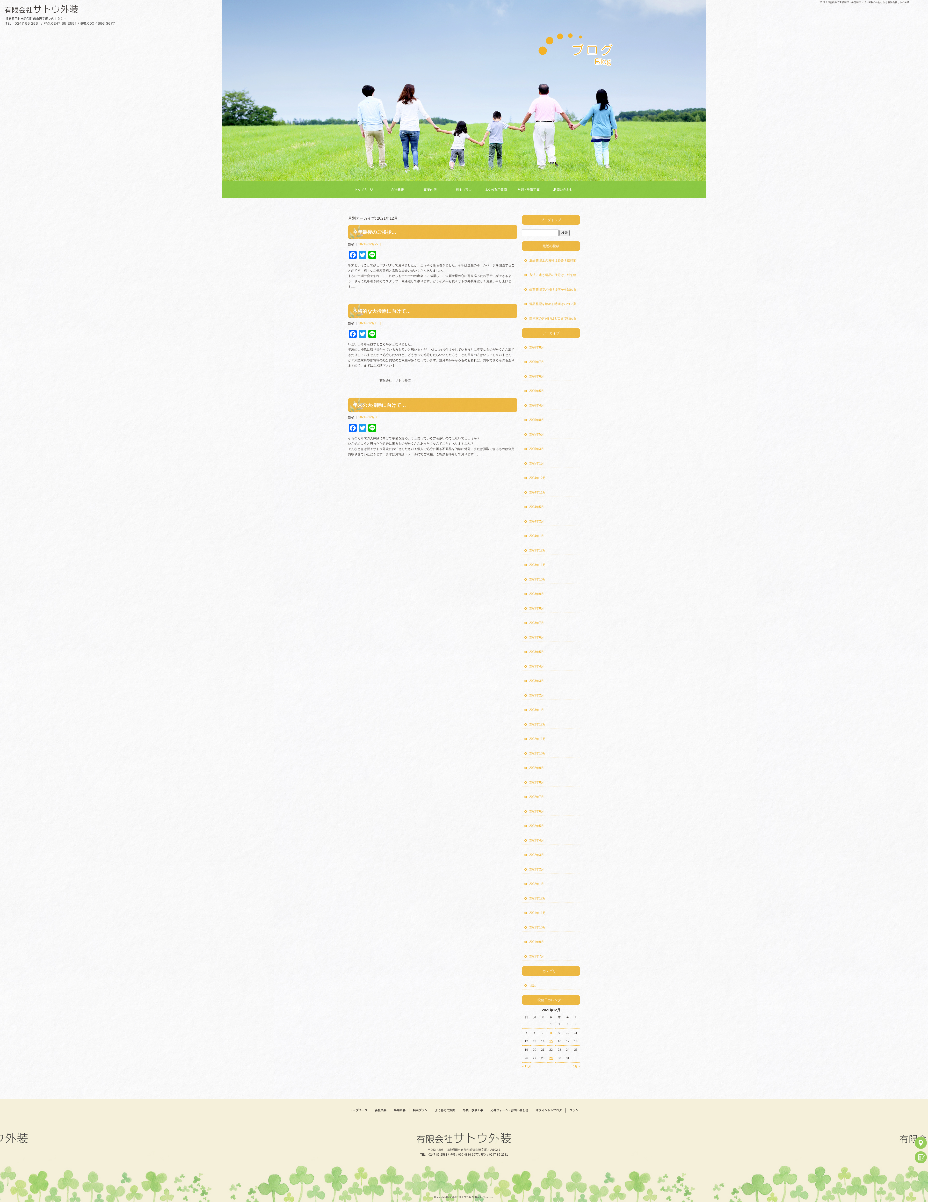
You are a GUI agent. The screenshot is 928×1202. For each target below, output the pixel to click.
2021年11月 (537, 913)
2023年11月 (537, 565)
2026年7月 (536, 362)
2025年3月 (536, 449)
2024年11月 (537, 492)
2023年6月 (536, 637)
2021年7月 (536, 956)
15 (551, 1041)
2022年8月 (536, 782)
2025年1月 (536, 463)
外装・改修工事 (531, 189)
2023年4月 (536, 666)
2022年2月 (536, 869)
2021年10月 (537, 927)
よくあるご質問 (498, 189)
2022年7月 (536, 797)
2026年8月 (536, 347)
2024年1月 (536, 536)
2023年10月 (537, 579)
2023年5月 (536, 652)
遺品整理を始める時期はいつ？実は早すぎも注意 (554, 304)
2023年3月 (536, 681)
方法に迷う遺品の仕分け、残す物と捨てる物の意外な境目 (554, 275)
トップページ (364, 189)
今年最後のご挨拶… (374, 232)
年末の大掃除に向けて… (379, 405)
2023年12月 (537, 550)
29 (551, 1058)
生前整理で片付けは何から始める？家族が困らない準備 (554, 289)
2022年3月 (536, 855)
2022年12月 (537, 724)
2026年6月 (536, 376)
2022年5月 (536, 826)
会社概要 (398, 189)
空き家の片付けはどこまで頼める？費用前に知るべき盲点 (554, 318)
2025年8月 (536, 420)
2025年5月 (536, 434)
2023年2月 (536, 695)
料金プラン (464, 189)
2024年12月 (537, 478)
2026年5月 (536, 391)
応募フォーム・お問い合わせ (564, 189)
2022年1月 (536, 884)
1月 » (576, 1066)
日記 (532, 985)
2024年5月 (536, 507)
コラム (573, 1110)
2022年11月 (537, 739)
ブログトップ (551, 220)
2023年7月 (536, 623)
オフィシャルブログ (549, 1110)
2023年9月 (536, 594)
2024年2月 (536, 521)
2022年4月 (536, 840)
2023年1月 (536, 710)
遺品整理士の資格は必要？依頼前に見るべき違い (554, 260)
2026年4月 (536, 405)
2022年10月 (537, 753)
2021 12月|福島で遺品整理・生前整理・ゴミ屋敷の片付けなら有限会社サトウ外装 (864, 2)
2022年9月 (536, 768)
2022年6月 (536, 811)
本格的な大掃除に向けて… (382, 311)
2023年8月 (536, 608)
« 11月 (526, 1066)
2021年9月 (536, 942)
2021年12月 (537, 898)
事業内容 (431, 189)
